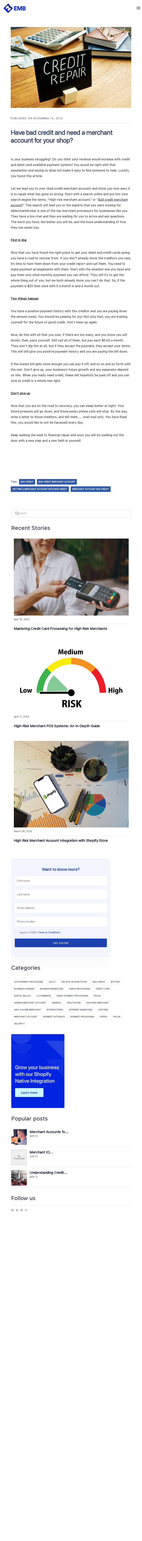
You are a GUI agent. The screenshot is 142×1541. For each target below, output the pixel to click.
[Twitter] (17, 1211)
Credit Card (103, 989)
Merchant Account (25, 1016)
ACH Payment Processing (28, 982)
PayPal (104, 1016)
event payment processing (72, 996)
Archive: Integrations (74, 982)
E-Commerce (44, 996)
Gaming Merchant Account (30, 1003)
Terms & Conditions (49, 932)
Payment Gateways (54, 1016)
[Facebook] (12, 1211)
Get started (60, 943)
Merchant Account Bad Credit (90, 489)
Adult (52, 982)
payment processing (82, 1016)
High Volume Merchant (27, 1010)
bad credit (27, 482)
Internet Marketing (80, 1010)
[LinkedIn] (21, 1211)
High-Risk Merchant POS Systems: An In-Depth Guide (57, 726)
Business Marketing (51, 989)
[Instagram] (26, 1211)
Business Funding (24, 989)
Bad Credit (99, 982)
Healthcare (74, 1003)
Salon (116, 1016)
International (55, 1010)
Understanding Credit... (48, 1172)
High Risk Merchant (97, 1003)
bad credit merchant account (57, 482)
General (56, 1003)
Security (19, 1023)
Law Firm (103, 1010)
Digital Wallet (22, 996)
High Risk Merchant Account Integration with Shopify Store (61, 840)
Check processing (79, 989)
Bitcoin (115, 982)
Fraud (97, 996)
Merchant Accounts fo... (49, 1132)
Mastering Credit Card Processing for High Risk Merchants (60, 628)
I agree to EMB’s (39, 932)
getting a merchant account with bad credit (39, 489)
